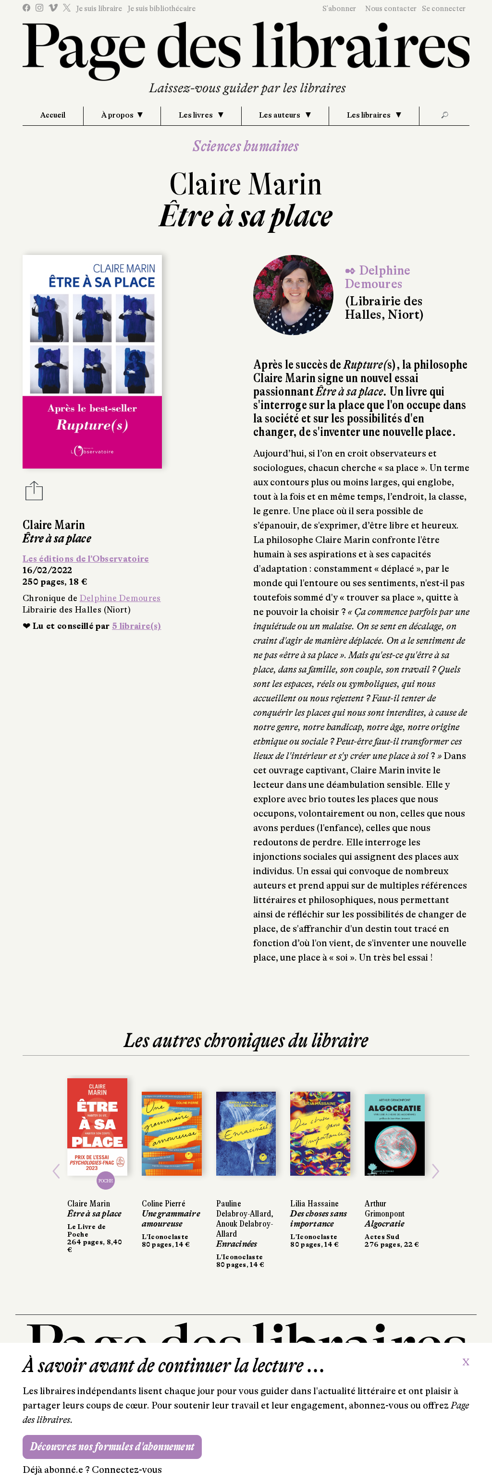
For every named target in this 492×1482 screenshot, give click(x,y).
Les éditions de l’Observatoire (86, 559)
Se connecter (444, 8)
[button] (56, 1171)
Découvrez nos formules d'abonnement (112, 1446)
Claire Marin (246, 184)
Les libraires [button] (369, 115)
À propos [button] (117, 115)
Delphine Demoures (120, 598)
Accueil (52, 115)
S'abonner (339, 8)
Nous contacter (391, 8)
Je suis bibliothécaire (161, 8)
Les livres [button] (196, 115)
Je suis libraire (99, 8)
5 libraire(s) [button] (136, 626)
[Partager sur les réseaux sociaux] (34, 493)
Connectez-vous (127, 1469)
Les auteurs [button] (280, 115)
